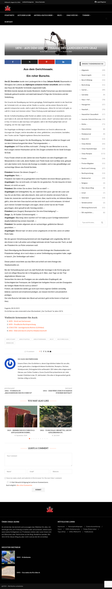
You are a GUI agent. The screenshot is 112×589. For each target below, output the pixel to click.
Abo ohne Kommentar (24, 485)
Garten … (93, 90)
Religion (93, 183)
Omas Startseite (40, 2)
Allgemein (41, 40)
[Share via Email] (50, 351)
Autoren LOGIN (24, 15)
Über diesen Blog (93, 188)
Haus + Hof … (93, 100)
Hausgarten (93, 104)
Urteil (93, 193)
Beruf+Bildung (93, 80)
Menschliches (93, 129)
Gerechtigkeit (10, 339)
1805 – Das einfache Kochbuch (28, 573)
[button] (7, 422)
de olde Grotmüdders (49, 51)
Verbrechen (10, 343)
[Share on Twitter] (46, 351)
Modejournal (93, 134)
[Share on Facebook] (43, 351)
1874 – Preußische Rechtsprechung (22, 324)
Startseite (9, 15)
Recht (52, 339)
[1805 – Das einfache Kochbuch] (8, 572)
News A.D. (93, 139)
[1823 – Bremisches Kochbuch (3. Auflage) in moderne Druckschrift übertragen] (21, 416)
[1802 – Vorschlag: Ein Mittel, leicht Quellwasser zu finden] (55, 416)
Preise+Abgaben (93, 163)
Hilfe (59, 15)
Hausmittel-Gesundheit (93, 114)
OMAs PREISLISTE (75, 532)
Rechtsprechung (63, 339)
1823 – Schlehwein (24, 557)
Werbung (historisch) (93, 208)
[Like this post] (41, 351)
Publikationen (88, 532)
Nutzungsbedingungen (75, 526)
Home (31, 40)
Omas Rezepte (93, 154)
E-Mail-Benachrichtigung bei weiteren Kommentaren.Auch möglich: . (27, 483)
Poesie (93, 158)
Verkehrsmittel (93, 203)
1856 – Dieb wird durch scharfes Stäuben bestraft (28, 331)
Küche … (93, 124)
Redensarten (93, 178)
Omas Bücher (93, 144)
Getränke (93, 95)
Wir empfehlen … (93, 212)
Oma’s (60, 529)
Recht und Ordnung (93, 168)
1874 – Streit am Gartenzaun (20, 321)
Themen (85, 15)
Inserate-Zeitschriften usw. (93, 119)
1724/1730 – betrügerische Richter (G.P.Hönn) (26, 327)
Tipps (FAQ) (61, 532)
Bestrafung (93, 85)
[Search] (106, 19)
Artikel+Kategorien (28, 2)
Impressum (61, 526)
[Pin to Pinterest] (48, 351)
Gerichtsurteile (24, 339)
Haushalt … (93, 109)
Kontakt (9, 22)
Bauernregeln (93, 75)
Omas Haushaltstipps (93, 149)
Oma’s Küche (72, 15)
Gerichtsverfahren (39, 339)
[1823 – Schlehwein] (8, 557)
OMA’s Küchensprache (72, 529)
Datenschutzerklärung (93, 526)
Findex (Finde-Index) (89, 529)
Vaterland (93, 198)
